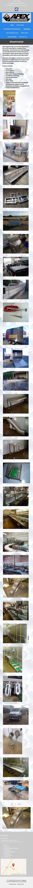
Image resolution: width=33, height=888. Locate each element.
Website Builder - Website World (16, 884)
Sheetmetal (27, 29)
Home (12, 25)
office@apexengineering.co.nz (16, 3)
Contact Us (23, 37)
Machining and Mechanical (12, 29)
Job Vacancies (11, 37)
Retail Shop (24, 33)
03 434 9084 (16, 1)
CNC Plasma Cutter (12, 33)
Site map (24, 880)
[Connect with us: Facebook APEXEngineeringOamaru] (16, 10)
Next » (19, 804)
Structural (20, 25)
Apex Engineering (17, 880)
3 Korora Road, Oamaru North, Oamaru (16, 5)
